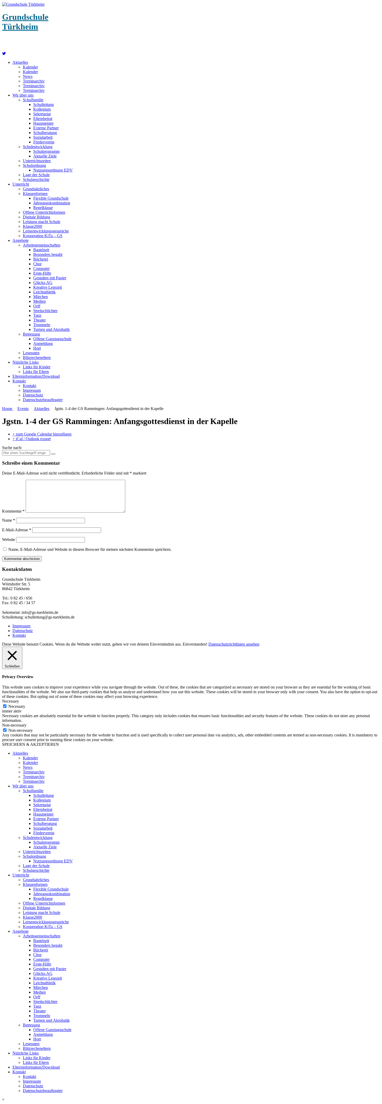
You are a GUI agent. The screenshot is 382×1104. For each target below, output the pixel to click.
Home (7, 408)
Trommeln (41, 325)
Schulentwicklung (37, 146)
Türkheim (25, 21)
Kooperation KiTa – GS (42, 236)
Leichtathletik (44, 292)
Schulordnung (34, 165)
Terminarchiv (34, 81)
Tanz (37, 315)
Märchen (40, 296)
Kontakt (19, 381)
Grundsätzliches (36, 189)
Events (23, 408)
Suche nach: (12, 447)
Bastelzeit (41, 250)
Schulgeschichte (36, 179)
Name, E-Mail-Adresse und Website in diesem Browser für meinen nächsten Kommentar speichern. (90, 549)
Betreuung (31, 334)
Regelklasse (43, 207)
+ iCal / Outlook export (31, 439)
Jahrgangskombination (51, 203)
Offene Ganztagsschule (52, 339)
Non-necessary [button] (14, 725)
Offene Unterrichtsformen (44, 212)
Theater (39, 320)
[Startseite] (4, 53)
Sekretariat (42, 114)
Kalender (30, 67)
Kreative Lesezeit (47, 287)
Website (8, 539)
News (27, 76)
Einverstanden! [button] (195, 644)
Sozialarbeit (42, 137)
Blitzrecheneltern (37, 357)
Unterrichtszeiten (37, 161)
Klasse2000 (32, 226)
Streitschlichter (45, 310)
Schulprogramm (46, 151)
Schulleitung (43, 104)
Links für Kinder (36, 367)
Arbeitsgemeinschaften (41, 245)
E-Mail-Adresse (16, 530)
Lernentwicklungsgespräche (46, 231)
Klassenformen (35, 193)
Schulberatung (45, 132)
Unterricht (20, 184)
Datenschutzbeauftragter (43, 400)
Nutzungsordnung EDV (53, 170)
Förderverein (43, 142)
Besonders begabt (47, 254)
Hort (37, 348)
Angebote (20, 240)
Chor (37, 264)
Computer (41, 268)
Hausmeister (43, 123)
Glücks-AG (42, 282)
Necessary (16, 706)
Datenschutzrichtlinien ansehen (233, 644)
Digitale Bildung (36, 217)
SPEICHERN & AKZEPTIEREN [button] (30, 744)
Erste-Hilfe (42, 273)
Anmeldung (43, 343)
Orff (36, 306)
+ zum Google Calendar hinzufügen (41, 434)
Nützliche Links (25, 362)
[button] (191, 1099)
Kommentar (13, 511)
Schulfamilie (33, 100)
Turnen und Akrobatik (51, 329)
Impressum (32, 390)
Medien (39, 301)
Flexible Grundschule (51, 198)
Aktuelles (20, 62)
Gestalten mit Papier (49, 278)
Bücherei (40, 259)
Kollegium (42, 109)
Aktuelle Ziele (45, 156)
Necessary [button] (10, 701)
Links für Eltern (36, 371)
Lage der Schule (36, 175)
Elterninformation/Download (36, 376)
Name (8, 520)
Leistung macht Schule (41, 221)
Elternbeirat (42, 118)
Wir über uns (23, 95)
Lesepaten (31, 353)
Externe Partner (46, 128)
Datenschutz (33, 395)
